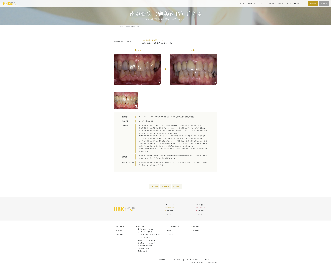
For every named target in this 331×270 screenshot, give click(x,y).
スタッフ (262, 3)
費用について (142, 251)
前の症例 (155, 186)
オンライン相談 (192, 259)
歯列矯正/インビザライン (146, 240)
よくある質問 (145, 237)
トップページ (120, 226)
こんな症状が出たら (173, 226)
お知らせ (196, 226)
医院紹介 (170, 210)
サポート (288, 3)
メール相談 (176, 259)
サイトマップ (209, 259)
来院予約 (313, 3)
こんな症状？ (271, 3)
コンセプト (119, 230)
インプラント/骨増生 (145, 232)
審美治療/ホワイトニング (146, 229)
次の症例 (176, 186)
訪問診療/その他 (143, 248)
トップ (115, 27)
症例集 (281, 3)
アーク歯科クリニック (199, 262)
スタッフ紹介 (120, 234)
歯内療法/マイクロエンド (146, 243)
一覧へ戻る (165, 186)
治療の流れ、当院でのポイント (151, 234)
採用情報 (296, 3)
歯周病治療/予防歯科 (145, 245)
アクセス (170, 214)
